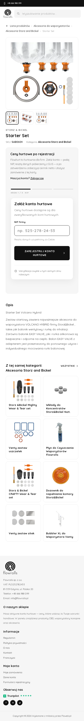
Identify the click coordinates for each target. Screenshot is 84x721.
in (13, 702)
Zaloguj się (37, 178)
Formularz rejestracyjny (16, 682)
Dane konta (9, 677)
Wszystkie (68, 365)
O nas (6, 647)
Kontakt (7, 652)
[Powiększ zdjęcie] (42, 73)
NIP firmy (19, 221)
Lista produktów (20, 25)
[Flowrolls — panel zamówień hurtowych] (7, 13)
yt (20, 702)
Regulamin (9, 637)
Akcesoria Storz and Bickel (22, 31)
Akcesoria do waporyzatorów (52, 25)
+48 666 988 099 (14, 3)
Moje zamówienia (12, 672)
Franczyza (9, 657)
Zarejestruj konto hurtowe (40, 253)
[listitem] (12, 118)
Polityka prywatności (15, 642)
